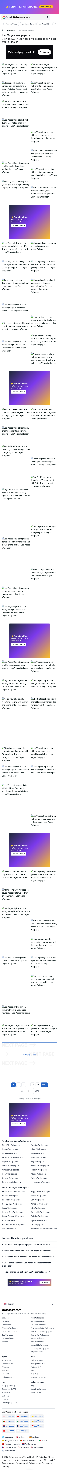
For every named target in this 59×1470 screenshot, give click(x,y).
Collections (6, 1325)
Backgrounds (7, 1364)
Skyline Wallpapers (10, 1162)
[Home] (3, 30)
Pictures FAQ (7, 1392)
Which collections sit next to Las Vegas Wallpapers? (27, 1251)
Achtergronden (31, 1444)
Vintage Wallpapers (10, 1170)
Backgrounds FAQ (9, 1389)
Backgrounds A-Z (38, 1364)
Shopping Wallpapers (11, 1200)
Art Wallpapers (37, 1153)
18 (38, 1085)
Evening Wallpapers (39, 1145)
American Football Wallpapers (44, 1229)
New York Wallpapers (40, 1166)
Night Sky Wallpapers (11, 1145)
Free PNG (5, 1374)
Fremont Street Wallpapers (14, 1224)
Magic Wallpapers (38, 1174)
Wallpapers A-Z (37, 1360)
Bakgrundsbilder (11, 1440)
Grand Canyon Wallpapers (13, 1216)
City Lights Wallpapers (40, 1212)
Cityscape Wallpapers (11, 1182)
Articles (5, 1342)
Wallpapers (11, 30)
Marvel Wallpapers (38, 1321)
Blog (32, 1386)
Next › (44, 1085)
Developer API (36, 1392)
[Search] (46, 17)
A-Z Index (6, 1321)
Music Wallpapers (38, 1149)
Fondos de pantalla (12, 1444)
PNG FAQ (5, 1399)
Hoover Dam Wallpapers (12, 1212)
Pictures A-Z (36, 1367)
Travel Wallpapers (38, 1196)
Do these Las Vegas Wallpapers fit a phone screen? (27, 1244)
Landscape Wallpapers (40, 1182)
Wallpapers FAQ (8, 1386)
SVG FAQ (5, 1396)
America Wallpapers (39, 1204)
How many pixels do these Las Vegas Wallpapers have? (29, 1257)
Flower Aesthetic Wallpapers (42, 1328)
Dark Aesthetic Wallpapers (41, 1332)
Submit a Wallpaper (38, 1389)
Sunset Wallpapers (10, 1178)
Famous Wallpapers (10, 1166)
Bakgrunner (38, 1447)
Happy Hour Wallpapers (41, 1191)
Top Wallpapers (8, 1335)
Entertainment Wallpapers (13, 1191)
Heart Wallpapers (9, 1174)
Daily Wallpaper (8, 1338)
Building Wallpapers (39, 1216)
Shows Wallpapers (10, 1196)
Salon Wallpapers (38, 1157)
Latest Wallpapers (9, 1332)
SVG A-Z (34, 1370)
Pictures (5, 1367)
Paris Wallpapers (9, 1220)
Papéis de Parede (30, 1440)
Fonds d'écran (10, 1447)
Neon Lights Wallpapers (12, 1204)
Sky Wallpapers (37, 1162)
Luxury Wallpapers (10, 1149)
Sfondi (44, 1440)
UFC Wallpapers (9, 1229)
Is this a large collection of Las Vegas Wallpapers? (27, 1272)
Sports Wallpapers (39, 1220)
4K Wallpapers (37, 1224)
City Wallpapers (37, 1200)
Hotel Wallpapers (9, 1153)
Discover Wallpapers (10, 1328)
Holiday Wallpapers (39, 1170)
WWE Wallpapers (37, 1342)
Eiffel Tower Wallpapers (12, 1157)
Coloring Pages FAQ (10, 1403)
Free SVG (5, 1370)
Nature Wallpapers (39, 1178)
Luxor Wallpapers (9, 1208)
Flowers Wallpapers (38, 1325)
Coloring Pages (8, 1377)
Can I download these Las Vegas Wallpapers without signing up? (26, 1264)
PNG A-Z (34, 1374)
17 (33, 1085)
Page (22, 1091)
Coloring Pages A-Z (39, 1377)
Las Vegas (10, 1416)
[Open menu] (55, 17)
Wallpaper (36, 1437)
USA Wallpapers (38, 1208)
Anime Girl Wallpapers (39, 1345)
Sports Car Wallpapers (40, 1335)
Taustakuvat (10, 1451)
